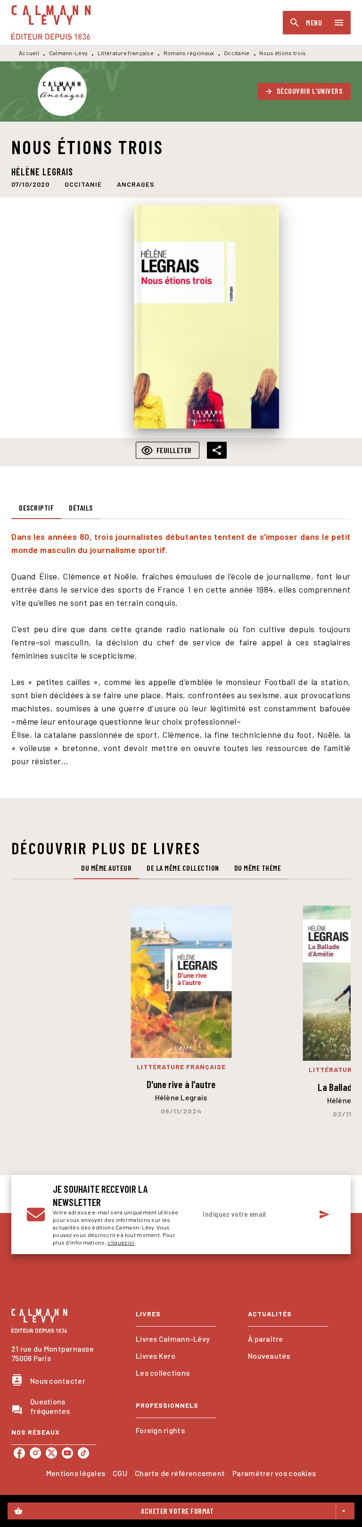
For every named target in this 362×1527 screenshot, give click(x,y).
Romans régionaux (189, 53)
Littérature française (126, 53)
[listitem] (19, 1453)
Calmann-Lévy (68, 53)
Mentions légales (75, 1473)
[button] (304, 91)
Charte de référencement (180, 1473)
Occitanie (237, 53)
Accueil (29, 53)
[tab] (36, 507)
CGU (120, 1473)
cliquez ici (120, 1242)
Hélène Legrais (42, 171)
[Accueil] (50, 22)
